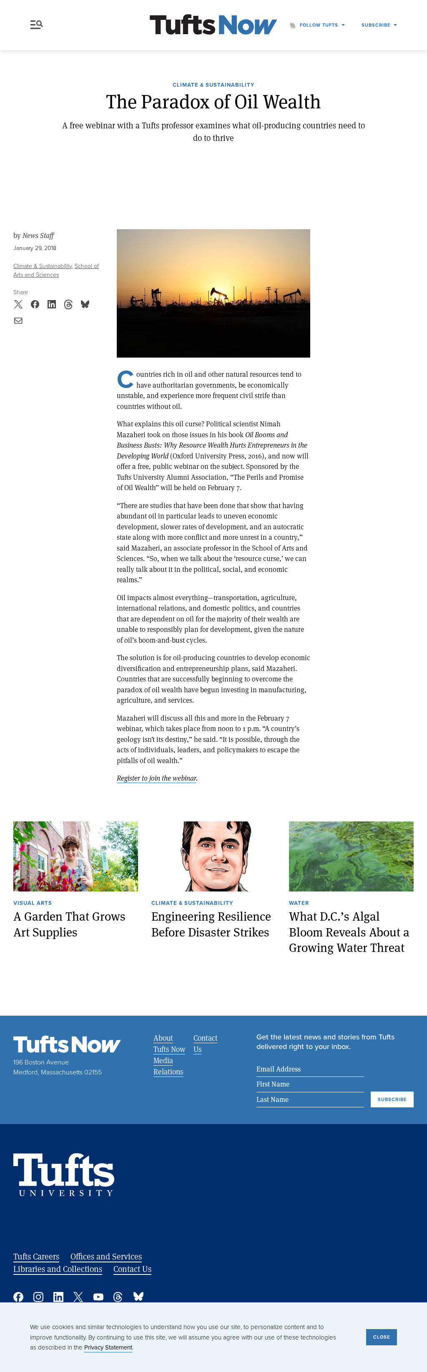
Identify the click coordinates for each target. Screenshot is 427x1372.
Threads (118, 1297)
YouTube (98, 1297)
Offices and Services (106, 1256)
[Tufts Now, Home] (213, 25)
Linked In (58, 1297)
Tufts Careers (36, 1256)
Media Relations (168, 1066)
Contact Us (205, 1043)
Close (381, 1337)
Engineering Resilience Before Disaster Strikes (211, 924)
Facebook (18, 1297)
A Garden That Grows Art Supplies (69, 924)
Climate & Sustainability (213, 85)
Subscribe (376, 25)
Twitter (78, 1297)
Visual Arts (32, 903)
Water (299, 903)
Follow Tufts (319, 25)
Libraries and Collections (57, 1268)
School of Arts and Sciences (56, 270)
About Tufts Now (169, 1043)
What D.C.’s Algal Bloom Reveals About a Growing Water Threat (349, 932)
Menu (38, 25)
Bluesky (138, 1297)
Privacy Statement (108, 1347)
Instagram (38, 1297)
